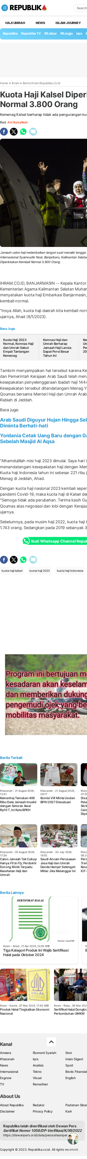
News (40, 23)
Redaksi (38, 1105)
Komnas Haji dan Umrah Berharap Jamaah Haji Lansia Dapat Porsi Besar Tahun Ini (57, 347)
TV (2, 1084)
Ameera (5, 1053)
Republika (10, 33)
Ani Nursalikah (17, 122)
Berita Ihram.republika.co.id (41, 83)
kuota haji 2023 (39, 570)
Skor (68, 1053)
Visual (37, 1078)
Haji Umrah (15, 23)
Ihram (15, 83)
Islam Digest (74, 1059)
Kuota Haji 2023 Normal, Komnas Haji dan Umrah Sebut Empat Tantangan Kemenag (18, 347)
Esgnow (6, 1078)
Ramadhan (40, 1084)
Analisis (38, 1065)
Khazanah (7, 1059)
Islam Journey (68, 23)
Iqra (35, 1059)
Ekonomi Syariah (44, 1053)
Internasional (9, 1071)
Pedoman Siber (76, 1105)
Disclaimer (7, 1111)
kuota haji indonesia (70, 570)
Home (4, 83)
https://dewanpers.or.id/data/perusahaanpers (36, 1135)
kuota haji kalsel (12, 570)
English (70, 1078)
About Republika (12, 1105)
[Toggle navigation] (4, 7)
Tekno (37, 1071)
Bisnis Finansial (76, 1071)
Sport (69, 1065)
